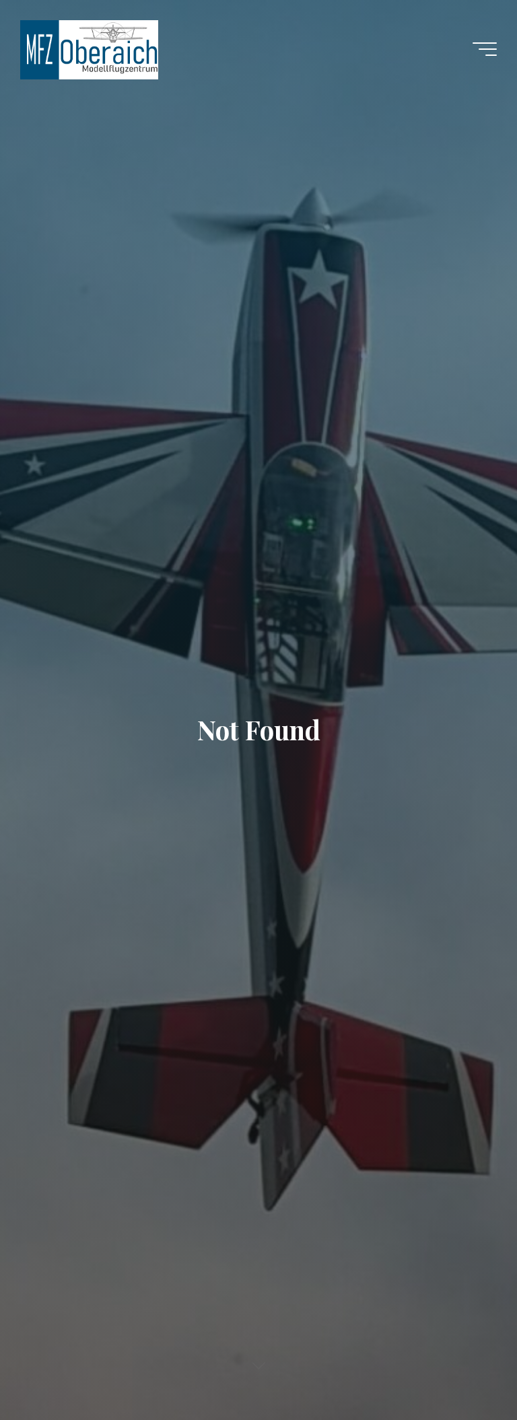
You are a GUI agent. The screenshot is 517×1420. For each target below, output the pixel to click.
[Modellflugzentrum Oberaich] (89, 48)
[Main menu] (485, 49)
